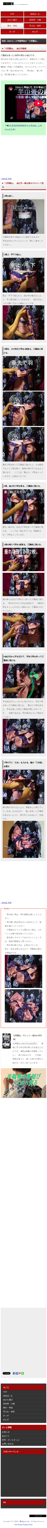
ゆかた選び (12, 20)
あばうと (6, 1436)
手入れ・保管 (35, 26)
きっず (12, 32)
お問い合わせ (7, 1444)
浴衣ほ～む (35, 14)
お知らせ (6, 1432)
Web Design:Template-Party (23, 1524)
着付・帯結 (12, 26)
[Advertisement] (23, 158)
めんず (35, 32)
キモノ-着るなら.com (22, 1521)
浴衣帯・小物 (35, 20)
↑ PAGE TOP (6, 179)
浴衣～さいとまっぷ (10, 1440)
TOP (12, 14)
